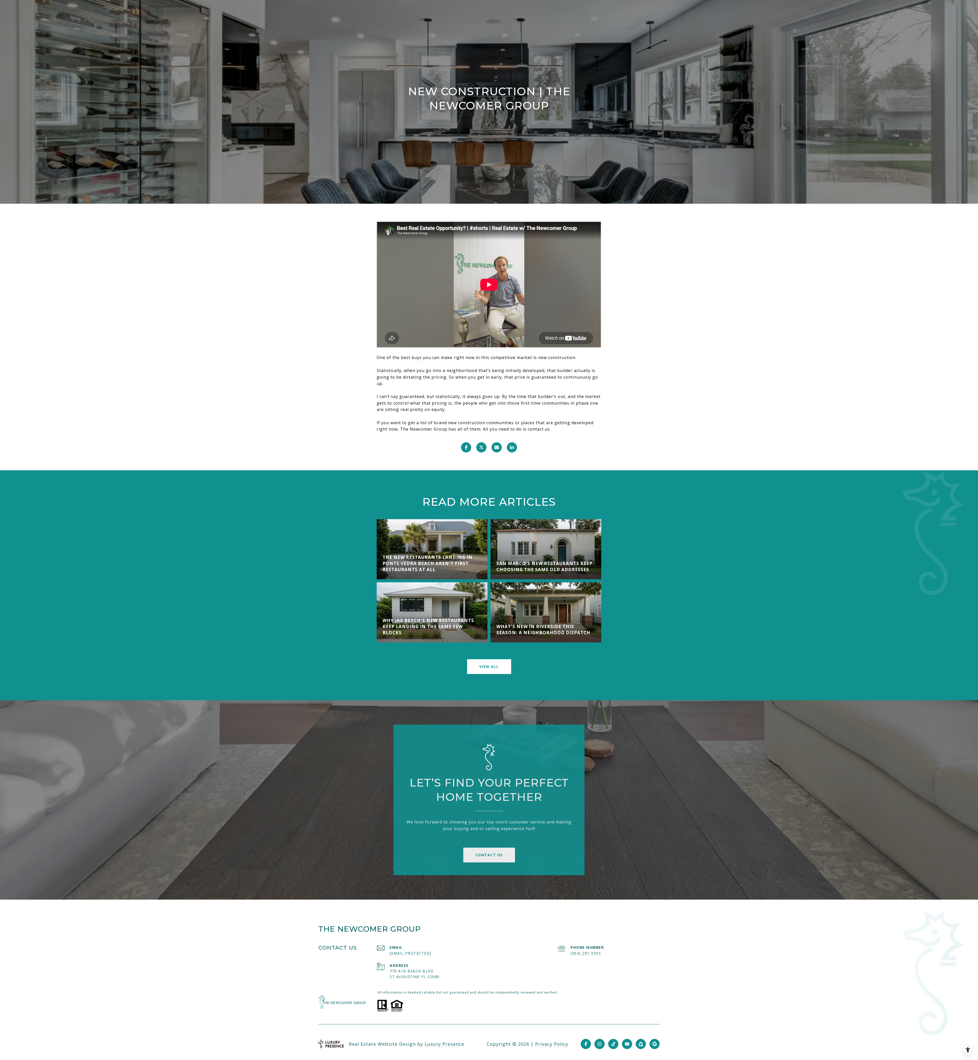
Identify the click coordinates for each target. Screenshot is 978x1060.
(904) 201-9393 (585, 953)
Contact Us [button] (489, 854)
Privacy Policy (551, 1044)
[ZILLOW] (641, 1044)
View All (489, 666)
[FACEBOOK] (586, 1044)
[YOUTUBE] (627, 1044)
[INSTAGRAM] (599, 1044)
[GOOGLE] (654, 1044)
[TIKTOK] (613, 1044)
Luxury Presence (444, 1044)
